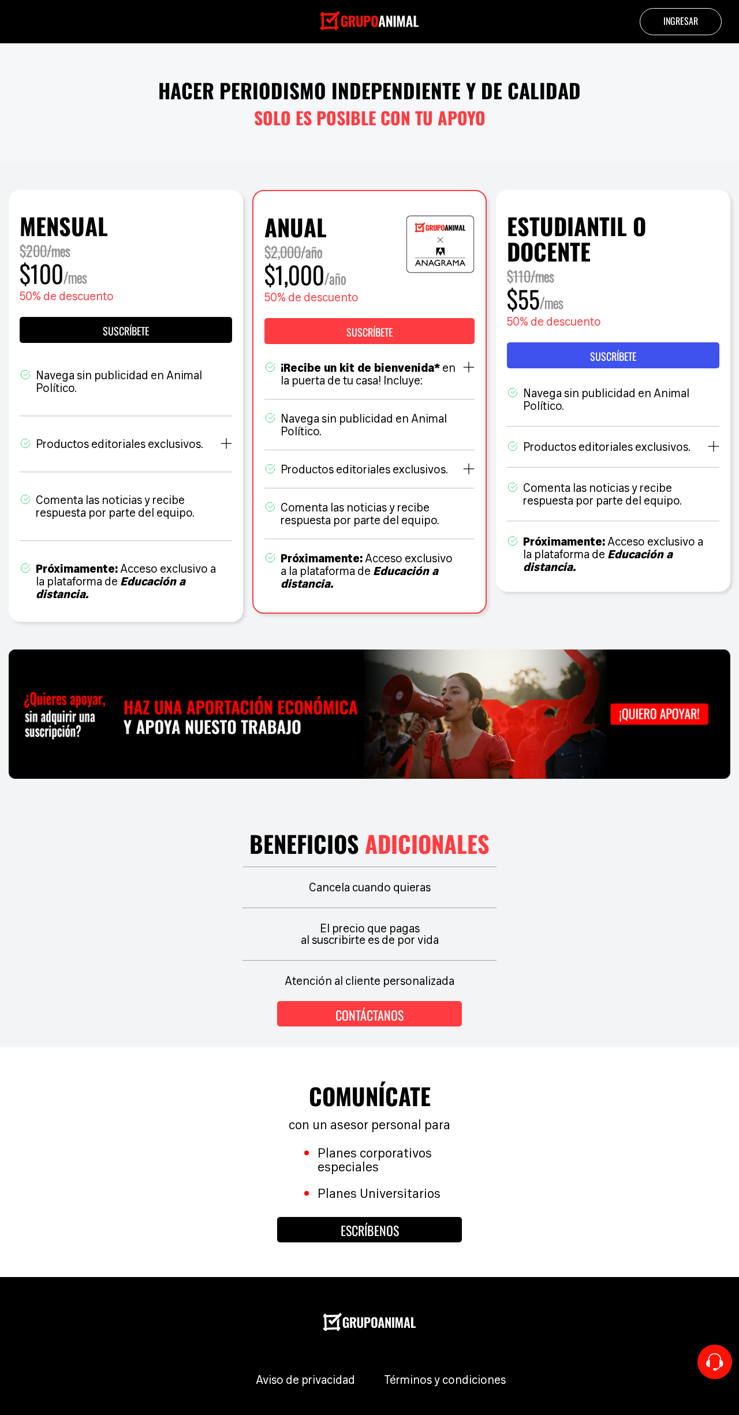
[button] (369, 331)
